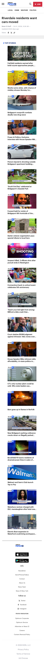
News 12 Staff (6, 26)
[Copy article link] (14, 33)
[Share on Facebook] (8, 33)
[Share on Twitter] (11, 33)
